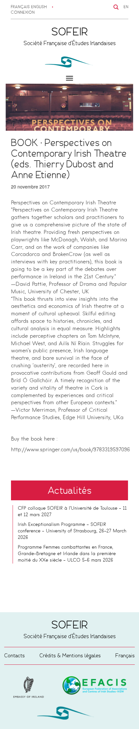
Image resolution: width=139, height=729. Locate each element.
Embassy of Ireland (94, 686)
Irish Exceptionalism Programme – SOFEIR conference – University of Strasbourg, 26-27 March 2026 (72, 531)
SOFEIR (69, 714)
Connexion (23, 13)
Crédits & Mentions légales (70, 655)
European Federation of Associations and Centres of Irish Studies (30, 687)
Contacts (14, 655)
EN (125, 7)
